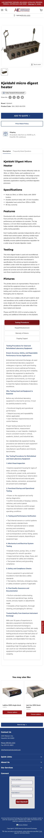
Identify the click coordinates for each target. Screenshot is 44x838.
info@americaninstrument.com (11, 750)
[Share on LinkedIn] (18, 97)
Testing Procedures (22, 322)
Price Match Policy (22, 124)
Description (7, 151)
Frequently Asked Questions (22, 151)
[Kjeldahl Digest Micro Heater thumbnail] (4, 72)
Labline (5, 707)
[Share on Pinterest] (22, 97)
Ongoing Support (22, 338)
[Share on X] (14, 97)
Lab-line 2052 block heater (33, 706)
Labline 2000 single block (12, 705)
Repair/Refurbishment (22, 328)
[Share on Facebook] (10, 97)
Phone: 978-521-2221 (8, 743)
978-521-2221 (25, 15)
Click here (31, 4)
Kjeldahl (9, 103)
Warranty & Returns (22, 333)
